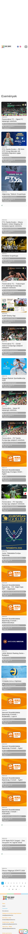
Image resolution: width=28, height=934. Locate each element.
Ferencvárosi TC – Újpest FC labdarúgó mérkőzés (12, 120)
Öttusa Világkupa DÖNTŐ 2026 (13, 871)
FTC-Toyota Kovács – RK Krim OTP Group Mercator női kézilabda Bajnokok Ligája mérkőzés (13, 152)
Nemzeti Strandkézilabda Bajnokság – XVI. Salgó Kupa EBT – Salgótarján (12, 587)
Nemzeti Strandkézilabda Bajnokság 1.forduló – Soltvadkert (11, 812)
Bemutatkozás (5, 910)
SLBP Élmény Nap (8, 316)
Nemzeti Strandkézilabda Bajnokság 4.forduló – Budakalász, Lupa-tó (11, 714)
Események (4, 908)
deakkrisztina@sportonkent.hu (9, 924)
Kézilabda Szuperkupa (10, 256)
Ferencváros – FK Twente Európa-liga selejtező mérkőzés (13, 439)
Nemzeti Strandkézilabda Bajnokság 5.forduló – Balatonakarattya (11, 621)
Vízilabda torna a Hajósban (11, 681)
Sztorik (3, 906)
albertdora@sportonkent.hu (8, 928)
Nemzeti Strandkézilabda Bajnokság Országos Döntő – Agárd (12, 472)
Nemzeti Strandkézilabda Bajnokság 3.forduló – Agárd (12, 747)
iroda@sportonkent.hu (7, 915)
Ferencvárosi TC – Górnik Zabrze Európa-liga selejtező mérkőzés (12, 346)
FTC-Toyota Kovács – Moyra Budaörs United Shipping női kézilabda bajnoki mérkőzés (12, 224)
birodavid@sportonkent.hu (8, 919)
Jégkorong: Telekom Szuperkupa (13, 194)
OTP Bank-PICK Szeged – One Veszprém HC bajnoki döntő (13, 842)
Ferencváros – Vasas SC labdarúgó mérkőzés (11, 409)
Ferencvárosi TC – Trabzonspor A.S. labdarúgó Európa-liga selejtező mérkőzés (13, 286)
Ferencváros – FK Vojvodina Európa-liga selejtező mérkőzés (13, 503)
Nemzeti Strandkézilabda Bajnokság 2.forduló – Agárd (12, 779)
